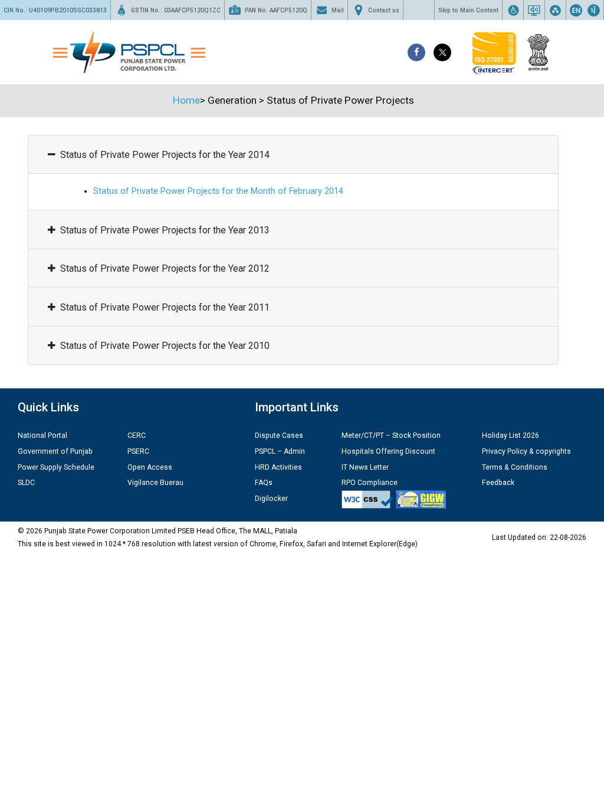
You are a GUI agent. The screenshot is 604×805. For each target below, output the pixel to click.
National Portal (42, 435)
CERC (136, 435)
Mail (337, 10)
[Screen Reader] (534, 10)
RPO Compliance (370, 483)
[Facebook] (416, 52)
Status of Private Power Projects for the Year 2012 (165, 268)
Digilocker (271, 498)
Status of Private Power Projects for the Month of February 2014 (218, 191)
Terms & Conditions (514, 467)
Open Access (149, 467)
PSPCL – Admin (280, 451)
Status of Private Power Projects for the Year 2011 (165, 307)
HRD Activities (278, 467)
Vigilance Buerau (155, 483)
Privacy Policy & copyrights (526, 451)
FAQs (264, 483)
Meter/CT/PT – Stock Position (391, 435)
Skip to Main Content (468, 10)
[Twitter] (442, 52)
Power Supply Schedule (56, 467)
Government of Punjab (55, 451)
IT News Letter (365, 467)
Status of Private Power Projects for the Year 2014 (165, 154)
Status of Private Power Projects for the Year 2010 (165, 345)
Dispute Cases (279, 435)
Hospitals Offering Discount (388, 451)
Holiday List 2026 (510, 435)
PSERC (138, 451)
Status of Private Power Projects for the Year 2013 (165, 230)
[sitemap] (555, 10)
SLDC (26, 483)
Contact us (383, 10)
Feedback (498, 483)
